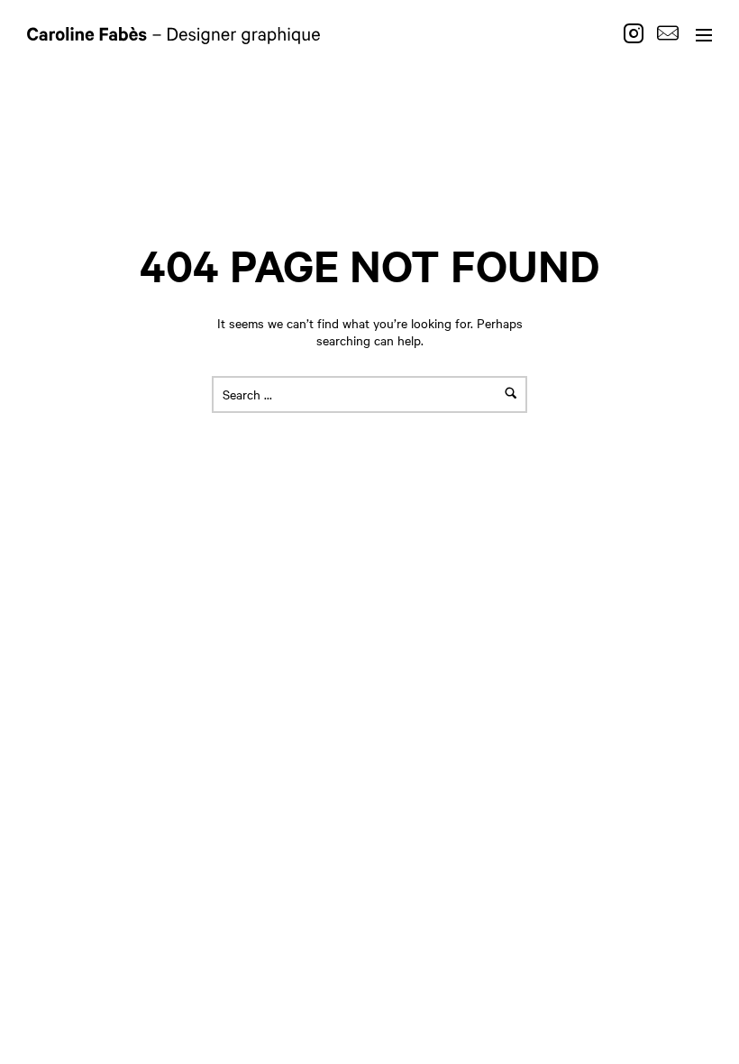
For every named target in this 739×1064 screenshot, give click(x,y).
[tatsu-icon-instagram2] (638, 33)
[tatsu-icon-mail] (668, 33)
